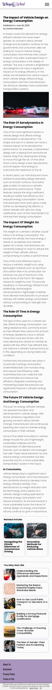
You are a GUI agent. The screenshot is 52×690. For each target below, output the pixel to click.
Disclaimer (7, 669)
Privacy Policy (9, 674)
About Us (7, 664)
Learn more (34, 688)
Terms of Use (8, 679)
